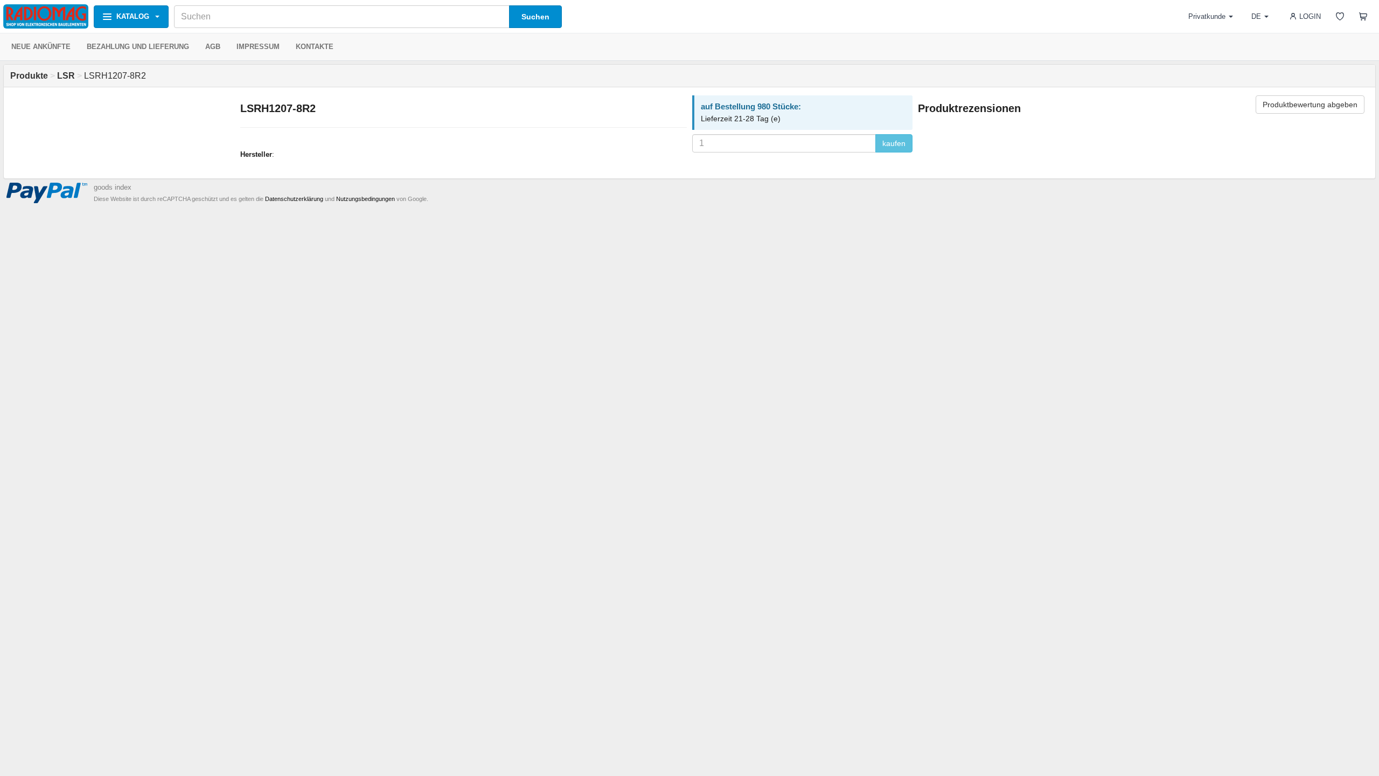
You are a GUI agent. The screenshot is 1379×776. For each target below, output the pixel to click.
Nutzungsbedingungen (365, 199)
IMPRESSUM (258, 47)
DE (1256, 16)
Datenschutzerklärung (294, 199)
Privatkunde (1206, 16)
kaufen (894, 143)
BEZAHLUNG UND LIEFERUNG (138, 47)
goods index (112, 187)
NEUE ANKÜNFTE (41, 47)
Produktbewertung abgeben (1310, 104)
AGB (212, 47)
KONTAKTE (314, 47)
